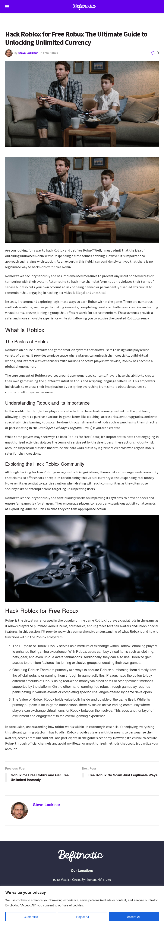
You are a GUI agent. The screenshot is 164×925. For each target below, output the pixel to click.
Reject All (82, 917)
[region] (82, 905)
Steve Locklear (28, 53)
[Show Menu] (7, 6)
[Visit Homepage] (85, 6)
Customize (31, 917)
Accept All (133, 917)
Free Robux (50, 53)
